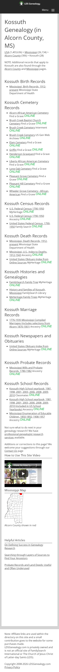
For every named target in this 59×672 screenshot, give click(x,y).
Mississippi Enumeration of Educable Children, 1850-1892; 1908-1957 (30, 415)
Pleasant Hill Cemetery (22, 183)
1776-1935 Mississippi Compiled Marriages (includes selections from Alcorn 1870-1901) (29, 323)
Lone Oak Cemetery (20, 168)
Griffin (13, 150)
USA (7, 52)
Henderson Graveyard (22, 154)
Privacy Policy (12, 667)
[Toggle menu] (53, 10)
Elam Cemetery (18, 142)
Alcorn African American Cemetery (29, 113)
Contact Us (11, 451)
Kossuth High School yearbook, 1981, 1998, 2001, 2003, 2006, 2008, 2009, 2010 (30, 392)
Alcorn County (13, 55)
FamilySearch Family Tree (23, 282)
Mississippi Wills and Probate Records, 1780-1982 (26, 369)
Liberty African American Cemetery (29, 161)
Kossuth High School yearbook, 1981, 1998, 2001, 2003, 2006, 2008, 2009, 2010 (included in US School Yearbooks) (30, 404)
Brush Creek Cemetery (22, 127)
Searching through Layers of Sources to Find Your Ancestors (27, 556)
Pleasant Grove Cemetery (23, 176)
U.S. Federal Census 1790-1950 (26, 208)
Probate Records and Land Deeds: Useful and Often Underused (28, 566)
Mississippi (31, 52)
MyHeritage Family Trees (23, 297)
